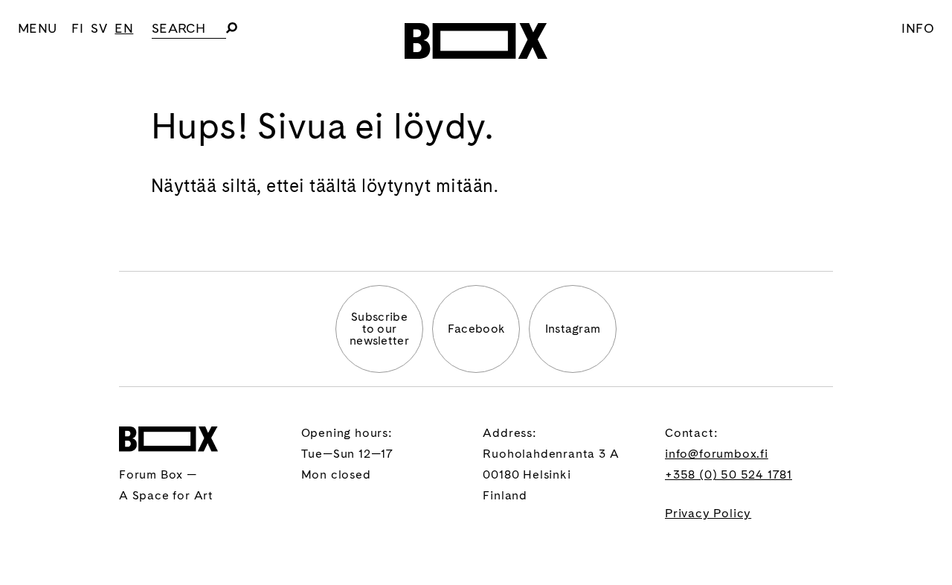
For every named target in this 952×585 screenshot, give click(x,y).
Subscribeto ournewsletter (379, 329)
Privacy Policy (708, 513)
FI (77, 28)
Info (917, 28)
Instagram (573, 329)
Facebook (476, 329)
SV (99, 28)
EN (124, 28)
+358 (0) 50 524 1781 (728, 474)
